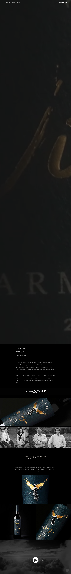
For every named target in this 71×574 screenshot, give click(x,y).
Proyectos (8, 2)
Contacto (18, 2)
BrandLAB (13, 2)
